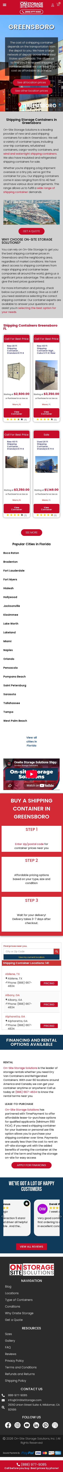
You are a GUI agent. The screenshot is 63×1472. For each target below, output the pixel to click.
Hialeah (8, 588)
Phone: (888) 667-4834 (20, 984)
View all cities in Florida (31, 741)
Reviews (10, 1354)
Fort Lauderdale (14, 570)
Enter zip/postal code (29, 844)
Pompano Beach (14, 676)
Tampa (8, 712)
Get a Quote (14, 1320)
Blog (8, 1287)
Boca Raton (11, 553)
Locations (12, 1293)
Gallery (10, 1341)
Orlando (8, 659)
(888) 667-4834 (26, 1092)
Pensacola (10, 668)
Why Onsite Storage (19, 1313)
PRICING (49, 983)
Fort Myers (10, 579)
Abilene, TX (12, 974)
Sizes (8, 1334)
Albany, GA (12, 995)
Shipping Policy (15, 1381)
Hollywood (10, 597)
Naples (8, 650)
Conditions (12, 1307)
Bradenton (10, 562)
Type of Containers (19, 1300)
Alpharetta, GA (15, 1016)
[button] (4, 4)
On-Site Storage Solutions (20, 1068)
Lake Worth (10, 623)
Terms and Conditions (21, 1367)
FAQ (8, 1347)
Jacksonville (11, 606)
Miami (7, 641)
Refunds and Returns (20, 1374)
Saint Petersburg (14, 685)
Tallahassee (11, 703)
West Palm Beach (15, 721)
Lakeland (9, 632)
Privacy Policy (14, 1361)
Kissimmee (10, 615)
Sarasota (9, 694)
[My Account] (52, 5)
